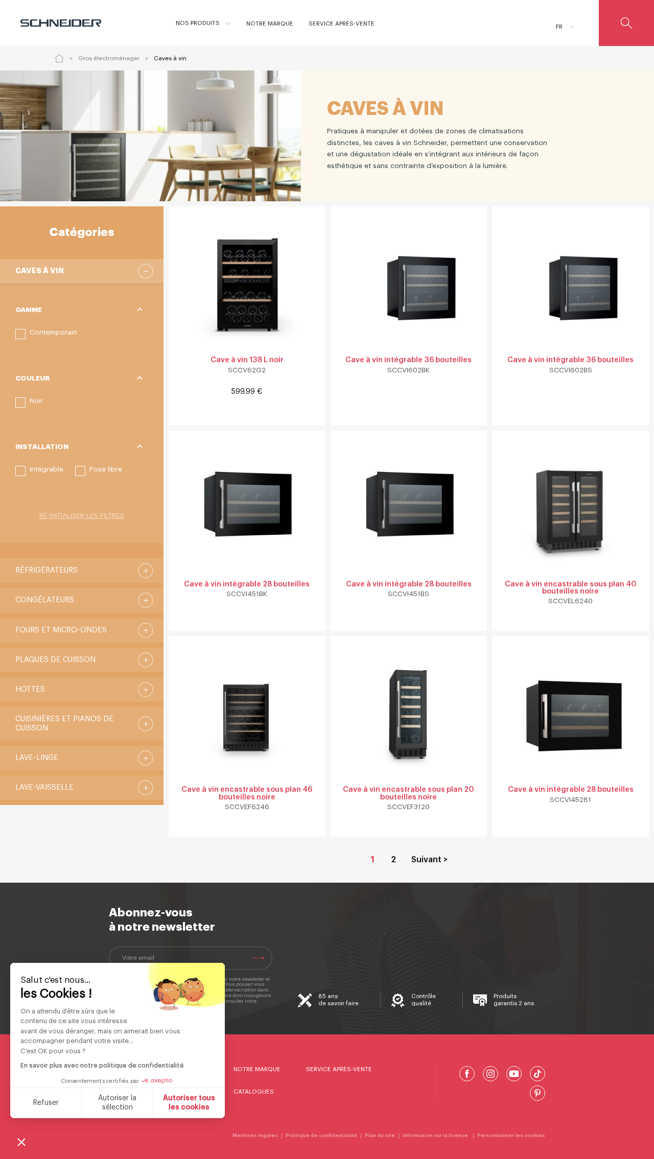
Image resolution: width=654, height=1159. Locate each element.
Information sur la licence (436, 1135)
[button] (46, 334)
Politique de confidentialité (321, 1135)
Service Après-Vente (339, 1069)
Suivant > (429, 860)
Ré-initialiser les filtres (81, 515)
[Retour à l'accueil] (59, 58)
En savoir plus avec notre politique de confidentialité (102, 1065)
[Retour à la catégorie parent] (145, 271)
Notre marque (257, 1069)
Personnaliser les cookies (511, 1135)
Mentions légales (255, 1135)
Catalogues (253, 1092)
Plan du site (380, 1135)
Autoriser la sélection (117, 1103)
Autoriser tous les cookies (189, 1103)
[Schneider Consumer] (65, 23)
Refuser (46, 1102)
